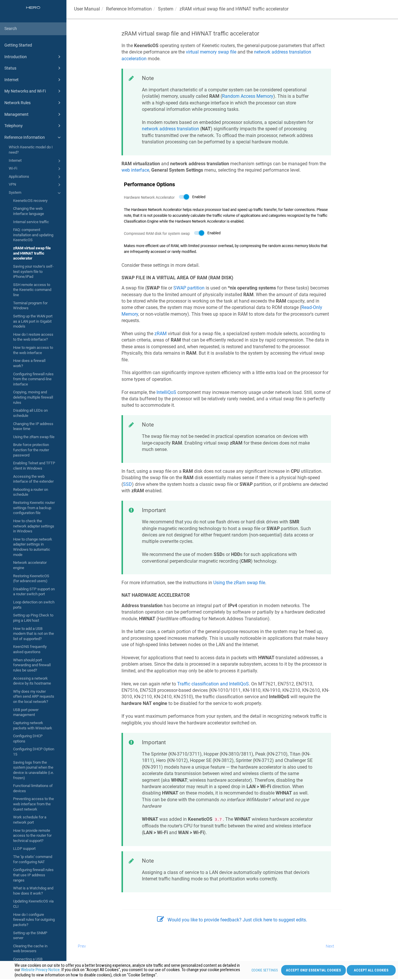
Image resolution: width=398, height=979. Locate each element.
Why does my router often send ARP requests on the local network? (33, 696)
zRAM (160, 333)
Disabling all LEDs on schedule (30, 413)
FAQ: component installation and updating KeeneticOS (33, 235)
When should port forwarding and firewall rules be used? (32, 665)
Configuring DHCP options (28, 738)
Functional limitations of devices (33, 788)
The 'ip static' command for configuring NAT (32, 859)
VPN (12, 184)
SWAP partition (189, 288)
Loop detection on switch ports (33, 605)
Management (16, 114)
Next (330, 946)
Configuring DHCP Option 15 (33, 751)
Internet (11, 79)
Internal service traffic (31, 222)
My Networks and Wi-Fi (25, 91)
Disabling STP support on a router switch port (34, 591)
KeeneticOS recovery (30, 200)
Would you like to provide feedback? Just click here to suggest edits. (237, 920)
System (15, 192)
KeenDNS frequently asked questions (30, 649)
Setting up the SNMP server (30, 935)
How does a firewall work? (29, 363)
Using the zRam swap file (33, 437)
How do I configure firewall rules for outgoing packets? (34, 919)
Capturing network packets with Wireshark (32, 725)
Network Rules (17, 102)
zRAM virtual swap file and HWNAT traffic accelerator (32, 253)
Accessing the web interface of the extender (33, 479)
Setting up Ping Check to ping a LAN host (33, 618)
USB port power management (25, 712)
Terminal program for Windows (30, 305)
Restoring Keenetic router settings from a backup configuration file (34, 507)
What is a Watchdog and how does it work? (33, 891)
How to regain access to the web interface (33, 350)
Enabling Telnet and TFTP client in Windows (34, 465)
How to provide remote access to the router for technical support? (32, 835)
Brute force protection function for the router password (31, 450)
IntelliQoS (166, 392)
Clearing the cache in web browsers (30, 948)
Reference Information (24, 137)
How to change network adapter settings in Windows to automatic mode (32, 547)
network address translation (170, 129)
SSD (127, 484)
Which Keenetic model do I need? (31, 149)
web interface (135, 170)
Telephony (13, 125)
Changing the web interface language (28, 211)
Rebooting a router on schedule (30, 492)
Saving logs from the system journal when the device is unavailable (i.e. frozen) (33, 770)
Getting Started (18, 45)
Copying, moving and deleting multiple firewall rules (33, 397)
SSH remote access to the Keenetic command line (32, 289)
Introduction (15, 56)
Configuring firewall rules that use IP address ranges (33, 875)
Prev (82, 946)
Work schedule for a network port (29, 820)
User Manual (87, 9)
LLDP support (24, 848)
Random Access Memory (247, 96)
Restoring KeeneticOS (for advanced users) (31, 578)
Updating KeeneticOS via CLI (33, 904)
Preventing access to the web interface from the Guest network (33, 804)
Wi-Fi (13, 168)
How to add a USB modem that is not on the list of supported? (33, 633)
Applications (19, 176)
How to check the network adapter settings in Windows (33, 526)
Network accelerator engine (30, 565)
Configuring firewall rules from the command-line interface (33, 379)
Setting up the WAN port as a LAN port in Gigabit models (32, 321)
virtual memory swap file (211, 52)
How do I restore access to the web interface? (33, 337)
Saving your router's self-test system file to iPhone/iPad (33, 271)
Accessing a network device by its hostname (32, 681)
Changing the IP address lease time (33, 426)
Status (10, 68)
